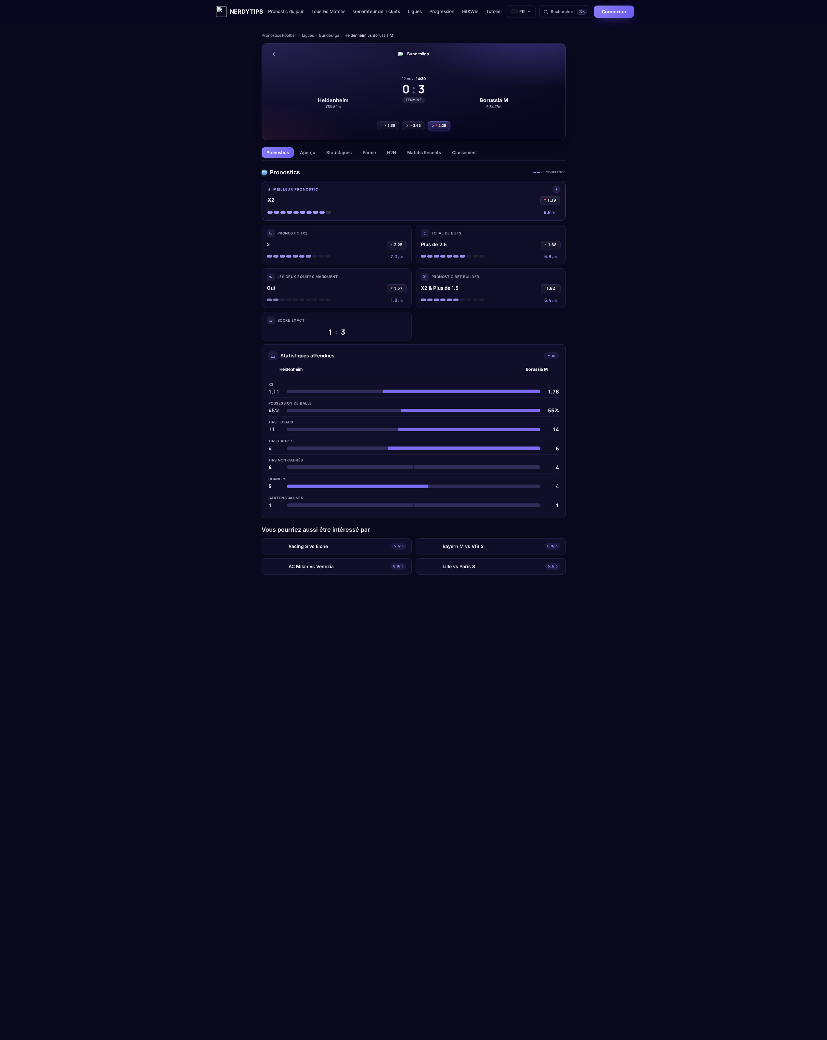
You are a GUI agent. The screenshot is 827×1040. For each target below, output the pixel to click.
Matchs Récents (424, 152)
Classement (464, 152)
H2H (391, 152)
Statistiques (339, 152)
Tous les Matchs (328, 11)
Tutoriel (493, 11)
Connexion (614, 11)
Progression (441, 11)
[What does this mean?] (556, 189)
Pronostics (277, 152)
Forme (369, 152)
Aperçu (307, 152)
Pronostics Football (279, 35)
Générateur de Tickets (376, 11)
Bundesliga (329, 35)
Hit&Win (470, 11)
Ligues (415, 11)
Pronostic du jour (286, 11)
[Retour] (273, 54)
